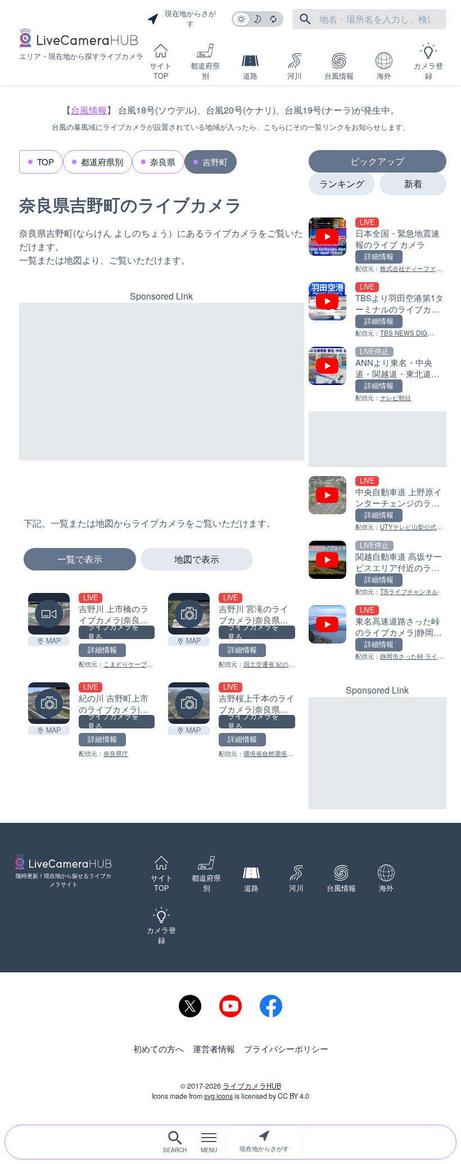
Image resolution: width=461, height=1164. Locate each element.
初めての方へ (158, 1048)
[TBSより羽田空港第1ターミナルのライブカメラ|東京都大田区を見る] (377, 310)
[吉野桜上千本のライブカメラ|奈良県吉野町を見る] (189, 703)
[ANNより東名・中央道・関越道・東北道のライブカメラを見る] (377, 374)
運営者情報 (214, 1048)
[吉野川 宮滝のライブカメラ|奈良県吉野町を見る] (189, 614)
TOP (45, 161)
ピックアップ (377, 161)
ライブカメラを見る (113, 632)
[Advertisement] (161, 381)
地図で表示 (196, 558)
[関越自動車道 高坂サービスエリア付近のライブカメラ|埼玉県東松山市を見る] (377, 568)
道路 (250, 76)
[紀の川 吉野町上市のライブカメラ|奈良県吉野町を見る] (49, 703)
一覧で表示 (79, 558)
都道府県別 (205, 71)
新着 (413, 183)
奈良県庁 (115, 753)
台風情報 (339, 76)
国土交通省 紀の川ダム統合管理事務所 (257, 668)
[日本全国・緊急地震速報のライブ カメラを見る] (377, 245)
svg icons (218, 1096)
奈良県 (162, 161)
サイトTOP (160, 71)
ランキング (341, 183)
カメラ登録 (428, 71)
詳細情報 (102, 650)
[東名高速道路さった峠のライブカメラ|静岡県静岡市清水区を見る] (377, 633)
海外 (384, 76)
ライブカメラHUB (252, 1086)
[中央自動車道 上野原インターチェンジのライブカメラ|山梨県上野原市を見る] (377, 504)
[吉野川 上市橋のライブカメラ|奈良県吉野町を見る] (49, 614)
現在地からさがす (264, 1148)
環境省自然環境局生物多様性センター (256, 758)
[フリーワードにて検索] (305, 19)
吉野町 (215, 161)
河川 (294, 76)
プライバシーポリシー (286, 1048)
